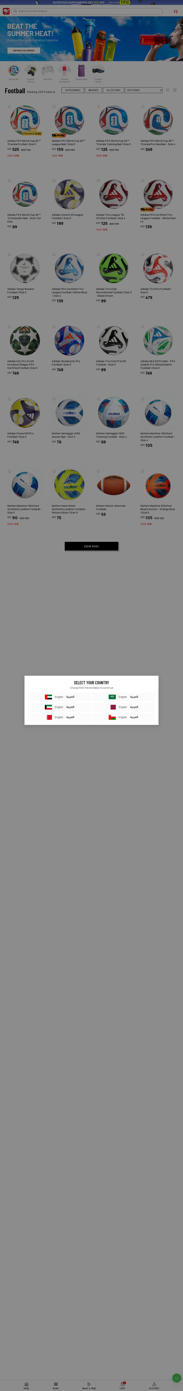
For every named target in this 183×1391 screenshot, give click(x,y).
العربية (70, 697)
